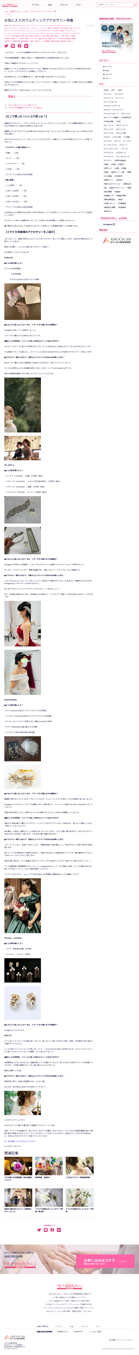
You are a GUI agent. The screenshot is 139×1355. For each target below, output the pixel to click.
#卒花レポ (38, 36)
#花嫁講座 (47, 41)
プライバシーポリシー (125, 1340)
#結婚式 (73, 38)
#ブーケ (43, 33)
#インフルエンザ (51, 25)
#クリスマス (33, 31)
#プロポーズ (58, 33)
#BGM (6, 25)
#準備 (61, 38)
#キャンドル (25, 31)
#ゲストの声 (42, 31)
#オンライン (36, 28)
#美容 (31, 41)
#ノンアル (7, 33)
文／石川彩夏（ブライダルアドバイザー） (20, 1141)
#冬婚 (26, 36)
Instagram (107, 224)
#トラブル (67, 31)
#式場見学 (7, 38)
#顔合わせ (70, 41)
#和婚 (47, 36)
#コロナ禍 (55, 31)
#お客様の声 (56, 28)
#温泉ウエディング (53, 38)
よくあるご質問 (95, 1331)
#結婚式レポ (8, 41)
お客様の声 (78, 1331)
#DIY (10, 25)
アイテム (35, 4)
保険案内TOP (62, 1331)
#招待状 (21, 38)
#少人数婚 (72, 36)
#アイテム (19, 25)
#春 (46, 38)
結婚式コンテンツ (15, 11)
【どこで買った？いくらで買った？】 (21, 105)
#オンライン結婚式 (46, 28)
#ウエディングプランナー (11, 28)
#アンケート (35, 25)
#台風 (43, 36)
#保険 (22, 36)
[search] (134, 4)
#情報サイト (14, 38)
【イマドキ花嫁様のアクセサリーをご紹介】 (24, 107)
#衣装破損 (63, 41)
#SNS (14, 25)
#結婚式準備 (16, 41)
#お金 (70, 28)
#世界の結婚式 (15, 36)
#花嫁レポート (38, 41)
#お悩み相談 (64, 28)
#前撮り (31, 36)
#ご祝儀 (61, 31)
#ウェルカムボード (25, 28)
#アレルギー (26, 25)
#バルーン (25, 33)
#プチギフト (50, 33)
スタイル (64, 4)
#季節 (66, 36)
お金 (50, 4)
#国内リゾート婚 (59, 36)
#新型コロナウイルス (31, 38)
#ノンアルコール (16, 33)
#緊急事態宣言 (25, 41)
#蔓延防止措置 (55, 41)
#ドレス (73, 31)
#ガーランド (76, 28)
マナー (79, 4)
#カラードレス (8, 31)
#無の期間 (67, 38)
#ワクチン (7, 36)
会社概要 (112, 1340)
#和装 (51, 36)
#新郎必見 (41, 38)
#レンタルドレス (75, 33)
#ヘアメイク (66, 33)
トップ (6, 11)
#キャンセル (17, 31)
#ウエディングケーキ (63, 25)
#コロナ (48, 31)
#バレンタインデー (34, 33)
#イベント (42, 25)
